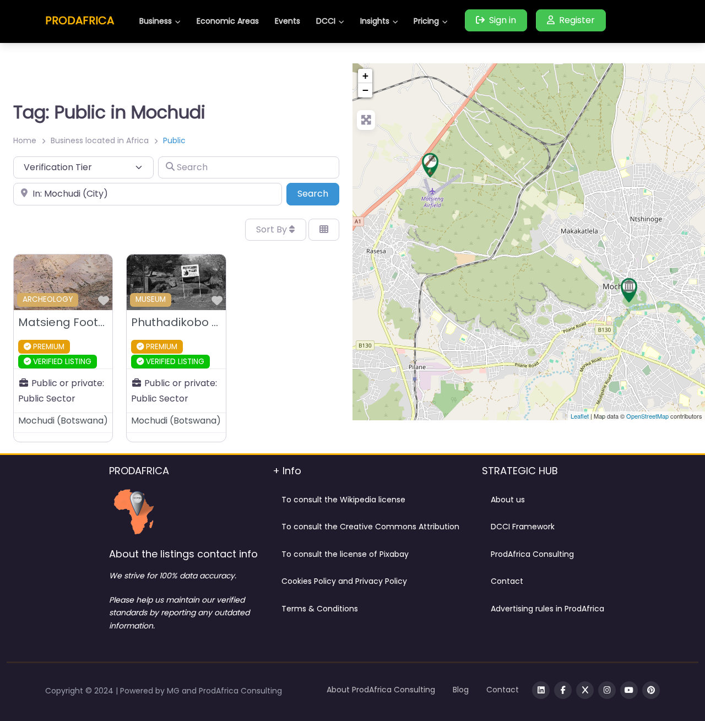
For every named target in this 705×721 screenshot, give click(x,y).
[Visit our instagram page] (607, 690)
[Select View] (323, 230)
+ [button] (365, 76)
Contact (507, 581)
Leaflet (580, 415)
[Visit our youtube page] (629, 690)
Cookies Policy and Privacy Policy (344, 581)
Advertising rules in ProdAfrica (547, 608)
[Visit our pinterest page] (651, 690)
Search (318, 193)
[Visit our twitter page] (585, 690)
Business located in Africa (100, 140)
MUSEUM (150, 299)
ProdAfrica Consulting (532, 554)
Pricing (426, 20)
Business (155, 20)
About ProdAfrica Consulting (381, 689)
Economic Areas (228, 20)
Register (577, 20)
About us (508, 499)
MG (174, 690)
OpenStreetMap (647, 415)
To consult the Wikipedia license (343, 499)
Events (287, 20)
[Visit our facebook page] (563, 690)
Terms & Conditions (319, 608)
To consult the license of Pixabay (345, 554)
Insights (374, 20)
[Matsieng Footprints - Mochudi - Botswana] (430, 165)
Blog (461, 689)
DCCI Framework (523, 526)
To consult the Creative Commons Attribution (370, 526)
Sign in (502, 20)
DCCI (325, 20)
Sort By (272, 229)
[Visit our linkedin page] (541, 690)
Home (24, 140)
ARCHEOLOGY (48, 299)
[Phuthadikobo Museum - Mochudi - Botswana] (629, 290)
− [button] (365, 90)
